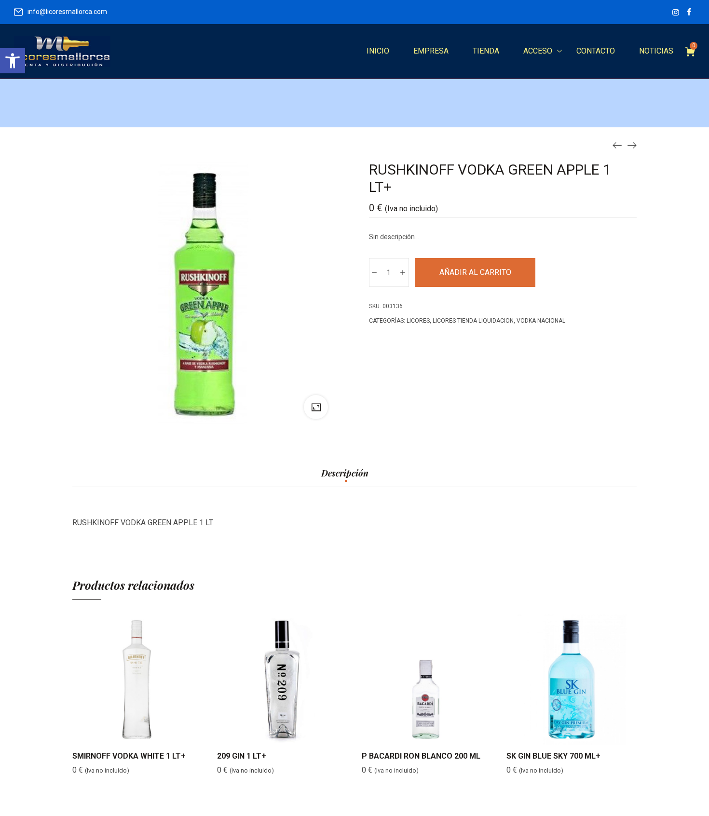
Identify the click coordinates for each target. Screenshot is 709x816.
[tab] (344, 478)
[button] (12, 60)
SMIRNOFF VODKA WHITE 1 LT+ (129, 756)
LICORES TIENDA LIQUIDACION (473, 320)
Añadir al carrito (475, 272)
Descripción (344, 473)
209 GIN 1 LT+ (241, 756)
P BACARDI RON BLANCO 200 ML (421, 756)
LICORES (418, 320)
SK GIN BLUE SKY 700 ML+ (553, 756)
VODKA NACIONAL (541, 320)
